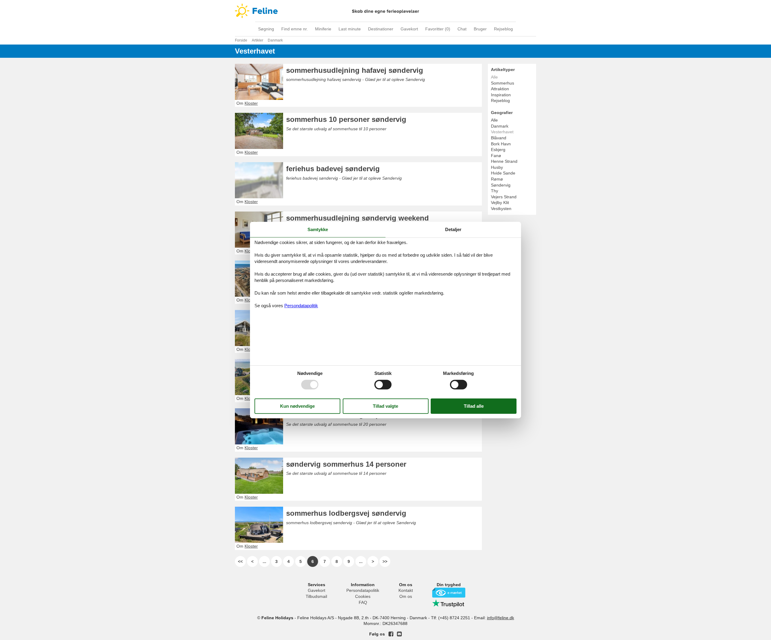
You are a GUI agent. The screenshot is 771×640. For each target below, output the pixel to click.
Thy (494, 190)
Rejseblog (503, 28)
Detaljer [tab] (453, 229)
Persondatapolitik (362, 590)
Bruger (480, 28)
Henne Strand (504, 161)
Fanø (496, 155)
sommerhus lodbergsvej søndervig (346, 513)
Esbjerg (498, 149)
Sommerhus (502, 83)
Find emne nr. (294, 28)
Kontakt (405, 590)
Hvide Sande (503, 173)
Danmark (499, 126)
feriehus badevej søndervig (333, 169)
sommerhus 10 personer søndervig (346, 119)
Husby (497, 167)
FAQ (363, 602)
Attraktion (500, 88)
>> (384, 561)
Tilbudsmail (316, 596)
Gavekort (409, 28)
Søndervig (500, 185)
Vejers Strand (504, 196)
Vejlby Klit (500, 202)
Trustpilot (448, 603)
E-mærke (448, 593)
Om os (405, 596)
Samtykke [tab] (317, 229)
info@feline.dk (500, 617)
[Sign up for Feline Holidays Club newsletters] (399, 634)
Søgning (266, 28)
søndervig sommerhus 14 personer (346, 464)
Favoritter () (437, 28)
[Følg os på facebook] (391, 634)
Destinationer (380, 28)
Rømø (497, 179)
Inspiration (501, 94)
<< (240, 561)
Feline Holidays (385, 11)
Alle (494, 120)
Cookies (362, 596)
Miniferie (323, 28)
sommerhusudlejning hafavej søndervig (354, 70)
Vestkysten (501, 208)
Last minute (350, 28)
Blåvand (498, 137)
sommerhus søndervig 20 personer (346, 415)
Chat (462, 28)
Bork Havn (501, 143)
